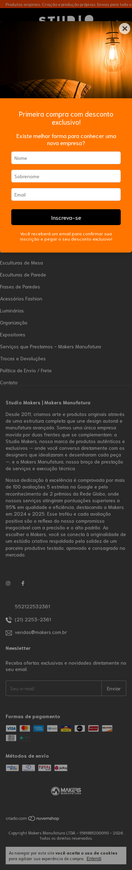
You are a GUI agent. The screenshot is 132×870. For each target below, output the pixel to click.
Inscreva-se (66, 217)
